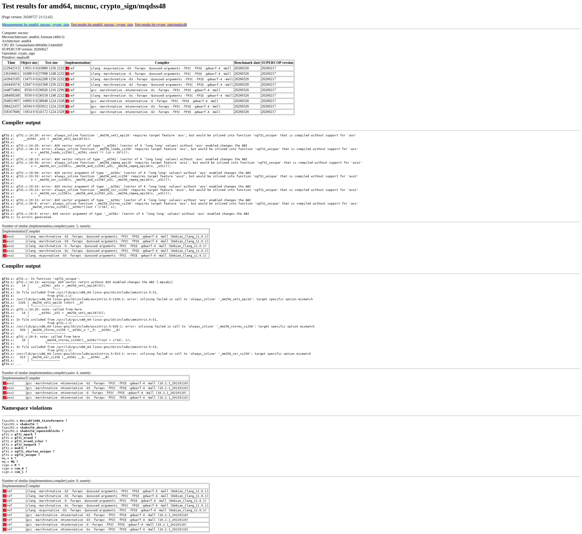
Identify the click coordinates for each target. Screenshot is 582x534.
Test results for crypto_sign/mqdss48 (161, 25)
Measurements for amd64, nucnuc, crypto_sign (35, 25)
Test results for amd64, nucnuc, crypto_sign (102, 25)
